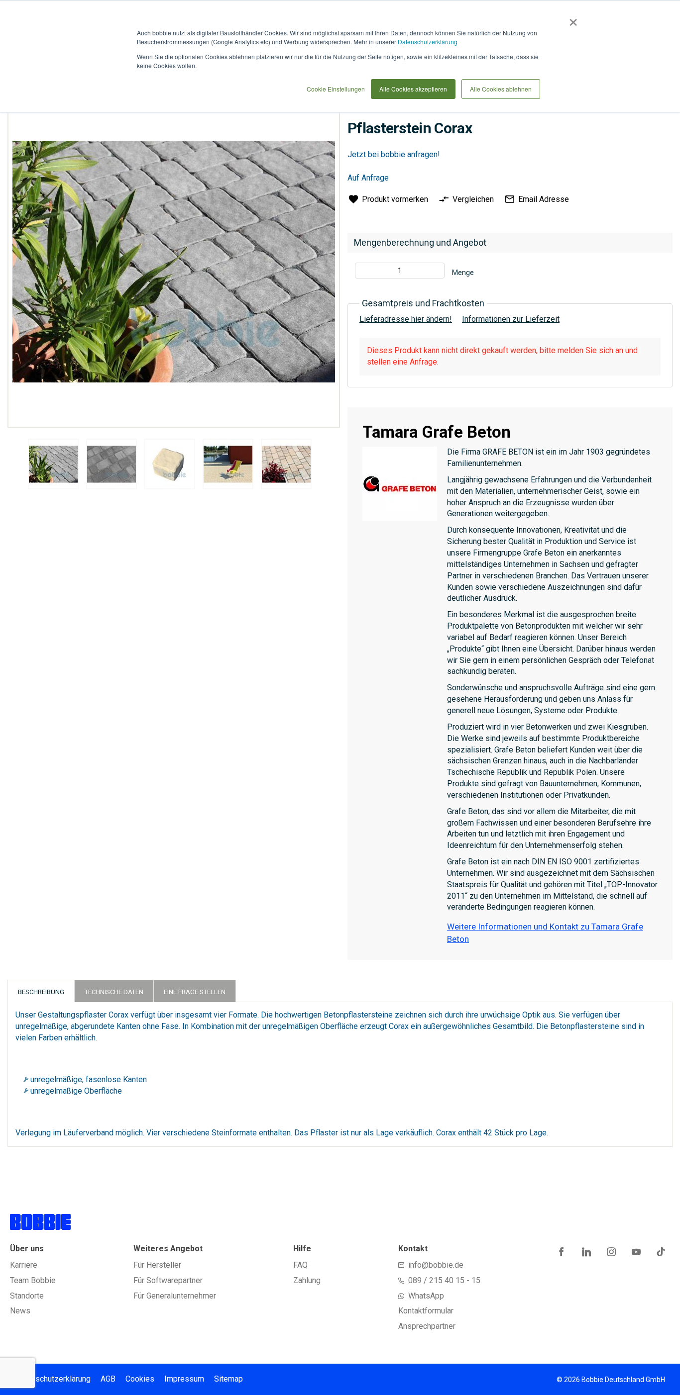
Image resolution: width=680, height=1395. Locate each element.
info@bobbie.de (435, 1265)
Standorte (27, 1296)
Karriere (23, 1265)
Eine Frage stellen (195, 992)
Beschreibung (41, 992)
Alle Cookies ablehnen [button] (501, 89)
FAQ (300, 1265)
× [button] (571, 18)
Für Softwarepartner (168, 1280)
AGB (108, 1379)
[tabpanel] (53, 466)
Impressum (184, 1379)
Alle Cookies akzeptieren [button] (413, 89)
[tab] (41, 991)
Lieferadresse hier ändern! (405, 319)
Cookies (139, 1379)
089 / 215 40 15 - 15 (444, 1280)
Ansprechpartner (426, 1326)
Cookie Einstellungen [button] (336, 89)
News (20, 1310)
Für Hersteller (157, 1265)
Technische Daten (114, 992)
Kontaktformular (425, 1310)
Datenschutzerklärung (427, 41)
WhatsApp (426, 1296)
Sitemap (228, 1379)
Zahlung (307, 1280)
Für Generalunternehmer (174, 1296)
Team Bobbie (33, 1280)
